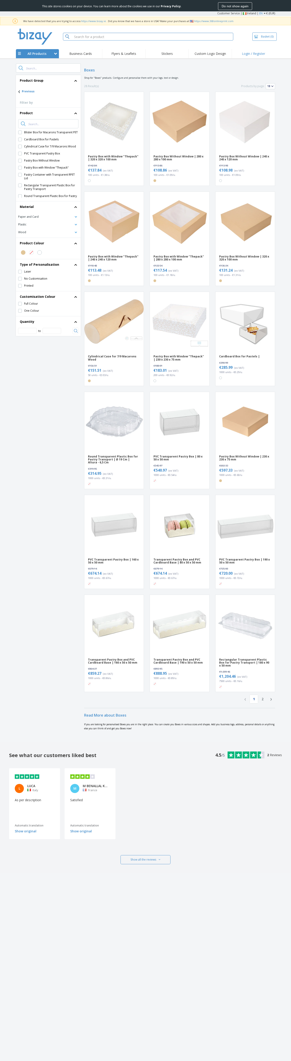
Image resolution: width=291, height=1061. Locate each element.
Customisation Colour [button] (37, 296)
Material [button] (27, 207)
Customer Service (228, 13)
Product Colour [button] (32, 243)
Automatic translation (29, 825)
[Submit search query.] (21, 68)
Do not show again (235, 6)
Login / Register (253, 53)
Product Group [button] (31, 80)
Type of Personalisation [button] (39, 264)
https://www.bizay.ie (93, 21)
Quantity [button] (27, 321)
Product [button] (26, 113)
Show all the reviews (143, 859)
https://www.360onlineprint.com (213, 21)
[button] (48, 216)
